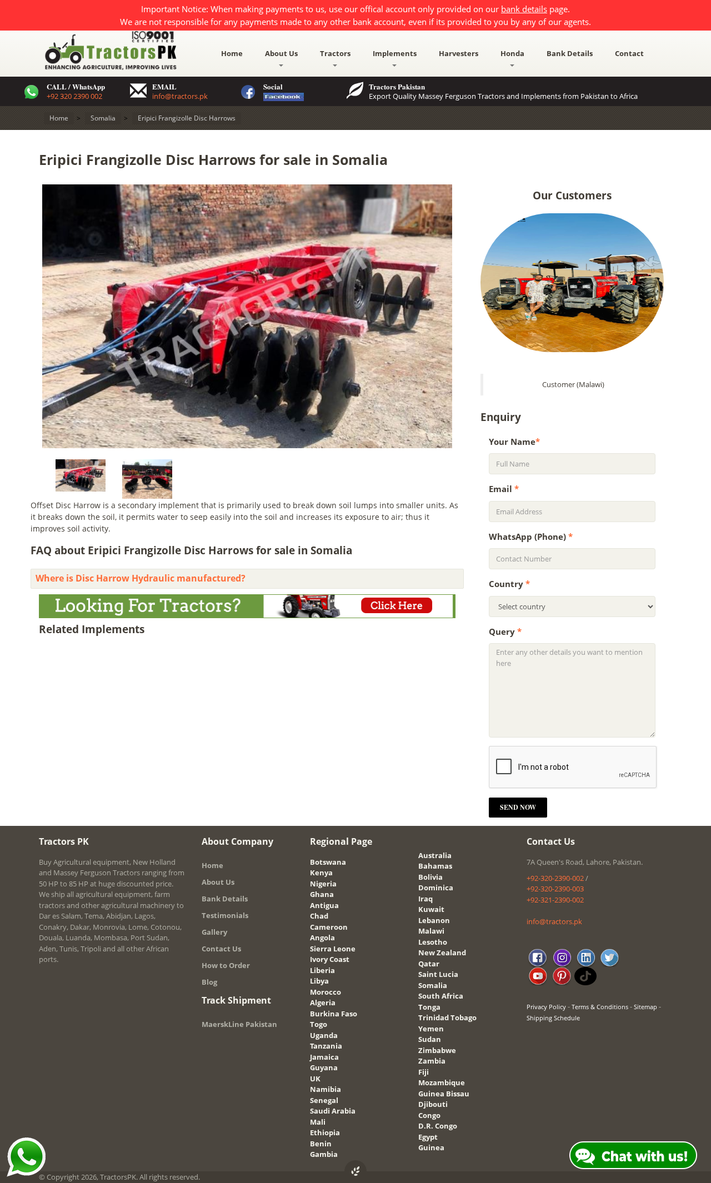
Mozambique (441, 1082)
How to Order (226, 965)
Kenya (321, 873)
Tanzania (326, 1046)
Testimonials (225, 915)
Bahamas (435, 866)
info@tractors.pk (180, 96)
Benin (321, 1144)
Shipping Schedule (553, 1018)
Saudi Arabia (333, 1111)
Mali (318, 1122)
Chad (319, 916)
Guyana (324, 1067)
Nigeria (323, 884)
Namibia (325, 1089)
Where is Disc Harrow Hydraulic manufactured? (141, 578)
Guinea (431, 1147)
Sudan (429, 1039)
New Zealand (442, 953)
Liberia (322, 970)
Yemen (431, 1029)
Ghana (322, 894)
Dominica (435, 888)
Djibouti (433, 1104)
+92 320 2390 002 (74, 96)
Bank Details (570, 53)
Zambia (431, 1061)
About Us (281, 53)
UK (315, 1079)
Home (232, 53)
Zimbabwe (437, 1050)
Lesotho (432, 942)
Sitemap (645, 1006)
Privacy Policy (546, 1006)
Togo (318, 1024)
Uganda (324, 1035)
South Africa (440, 996)
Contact (629, 53)
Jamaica (324, 1057)
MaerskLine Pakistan (239, 1024)
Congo (429, 1115)
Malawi (431, 931)
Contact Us (221, 949)
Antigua (324, 905)
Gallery (214, 932)
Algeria (323, 1002)
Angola (322, 938)
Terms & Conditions (600, 1006)
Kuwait (431, 909)
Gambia (324, 1154)
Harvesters (458, 53)
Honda (512, 53)
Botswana (328, 862)
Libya (319, 981)
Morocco (325, 992)
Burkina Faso (333, 1014)
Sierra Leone (333, 949)
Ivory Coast (329, 959)
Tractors (335, 53)
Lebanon (434, 920)
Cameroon (329, 927)
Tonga (429, 1007)
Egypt (428, 1137)
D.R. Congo (437, 1126)
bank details (524, 8)
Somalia (432, 985)
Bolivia (430, 877)
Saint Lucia (438, 974)
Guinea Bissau (443, 1094)
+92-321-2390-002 (555, 900)
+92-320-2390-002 (555, 878)
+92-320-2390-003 (555, 889)
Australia (435, 855)
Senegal (324, 1100)
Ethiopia (325, 1132)
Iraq (425, 899)
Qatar (428, 964)
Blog (209, 982)
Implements (395, 53)
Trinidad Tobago (447, 1017)
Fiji (423, 1072)
